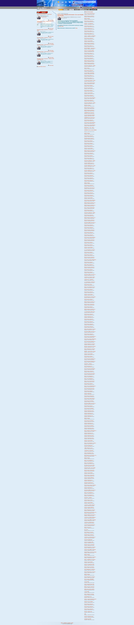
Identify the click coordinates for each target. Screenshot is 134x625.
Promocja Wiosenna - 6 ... (89, 28)
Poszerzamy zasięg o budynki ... (90, 485)
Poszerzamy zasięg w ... (89, 85)
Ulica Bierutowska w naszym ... (90, 547)
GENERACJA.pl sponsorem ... (90, 117)
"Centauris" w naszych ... (89, 450)
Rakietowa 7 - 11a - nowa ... (89, 127)
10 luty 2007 (86, 581)
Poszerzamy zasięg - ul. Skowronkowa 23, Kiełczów (45, 51)
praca (90, 5)
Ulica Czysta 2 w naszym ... (89, 566)
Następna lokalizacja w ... (89, 482)
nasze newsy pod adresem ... (89, 13)
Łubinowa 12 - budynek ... (89, 279)
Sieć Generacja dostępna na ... (90, 341)
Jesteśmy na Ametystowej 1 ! (90, 537)
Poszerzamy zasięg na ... (89, 291)
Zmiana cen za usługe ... (89, 601)
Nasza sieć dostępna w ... (89, 376)
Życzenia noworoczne (88, 87)
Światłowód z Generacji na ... (89, 187)
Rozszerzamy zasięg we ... (89, 371)
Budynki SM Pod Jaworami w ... (90, 514)
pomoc (46, 4)
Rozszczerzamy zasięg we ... (89, 239)
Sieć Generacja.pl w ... (88, 366)
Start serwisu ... (87, 68)
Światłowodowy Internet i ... (89, 138)
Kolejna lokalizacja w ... (88, 480)
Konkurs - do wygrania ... (89, 23)
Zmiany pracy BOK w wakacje (90, 519)
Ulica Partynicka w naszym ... (90, 576)
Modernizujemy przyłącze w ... (90, 301)
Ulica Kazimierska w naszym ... (90, 571)
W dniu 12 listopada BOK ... (89, 50)
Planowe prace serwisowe (89, 544)
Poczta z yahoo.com (88, 611)
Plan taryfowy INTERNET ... (89, 579)
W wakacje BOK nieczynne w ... (90, 222)
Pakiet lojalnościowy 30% (89, 584)
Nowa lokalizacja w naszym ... (90, 348)
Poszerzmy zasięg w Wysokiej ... (90, 259)
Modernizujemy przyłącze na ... (90, 150)
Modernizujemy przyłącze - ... (89, 43)
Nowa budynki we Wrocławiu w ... (90, 430)
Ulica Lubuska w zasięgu (89, 594)
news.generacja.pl (44, 16)
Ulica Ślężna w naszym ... (89, 532)
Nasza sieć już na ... (88, 527)
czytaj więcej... (51, 20)
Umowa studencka (87, 393)
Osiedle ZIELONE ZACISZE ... (89, 115)
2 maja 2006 (86, 591)
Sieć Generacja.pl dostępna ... (90, 368)
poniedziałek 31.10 (88, 596)
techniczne (45, 8)
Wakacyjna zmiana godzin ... (89, 589)
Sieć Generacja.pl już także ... (90, 373)
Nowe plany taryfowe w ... (89, 264)
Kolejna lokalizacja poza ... (89, 410)
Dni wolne (86, 529)
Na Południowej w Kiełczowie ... (90, 296)
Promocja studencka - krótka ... (90, 65)
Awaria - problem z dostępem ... (90, 35)
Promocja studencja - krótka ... (90, 160)
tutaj (60, 26)
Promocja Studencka (88, 539)
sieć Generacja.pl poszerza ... (90, 524)
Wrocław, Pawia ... (87, 105)
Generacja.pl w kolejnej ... (89, 400)
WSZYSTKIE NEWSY (42, 66)
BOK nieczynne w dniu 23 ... (89, 586)
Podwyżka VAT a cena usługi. (89, 467)
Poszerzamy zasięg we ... (89, 38)
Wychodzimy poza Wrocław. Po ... (90, 455)
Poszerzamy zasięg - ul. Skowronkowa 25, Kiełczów (45, 44)
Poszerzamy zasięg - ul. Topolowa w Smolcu (44, 37)
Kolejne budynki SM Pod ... (89, 477)
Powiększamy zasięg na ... (89, 534)
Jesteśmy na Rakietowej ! (89, 522)
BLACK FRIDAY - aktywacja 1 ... (90, 48)
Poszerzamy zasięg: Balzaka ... (90, 97)
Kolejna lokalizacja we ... (89, 316)
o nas (44, 0)
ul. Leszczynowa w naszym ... (90, 249)
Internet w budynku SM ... (89, 542)
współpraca (46, 6)
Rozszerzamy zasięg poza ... (89, 304)
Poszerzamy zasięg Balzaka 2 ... (90, 336)
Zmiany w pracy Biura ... (89, 40)
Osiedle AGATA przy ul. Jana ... (90, 165)
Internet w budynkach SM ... (89, 564)
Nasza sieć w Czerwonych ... (89, 381)
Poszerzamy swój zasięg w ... (90, 398)
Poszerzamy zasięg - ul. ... (89, 33)
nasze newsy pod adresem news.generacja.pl (44, 14)
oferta (45, 2)
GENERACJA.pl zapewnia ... (89, 112)
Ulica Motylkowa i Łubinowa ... (90, 569)
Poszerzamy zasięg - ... (88, 284)
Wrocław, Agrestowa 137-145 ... (90, 346)
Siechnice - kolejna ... (88, 363)
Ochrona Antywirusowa (88, 616)
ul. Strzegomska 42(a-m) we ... (90, 311)
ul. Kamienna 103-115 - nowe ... (90, 80)
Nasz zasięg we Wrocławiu (89, 207)
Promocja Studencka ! (88, 445)
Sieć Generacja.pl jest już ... (89, 388)
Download (77, 9)
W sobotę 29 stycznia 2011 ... (89, 465)
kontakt (93, 5)
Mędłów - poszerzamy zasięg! (89, 351)
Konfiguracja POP (87, 618)
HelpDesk (85, 9)
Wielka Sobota (87, 18)
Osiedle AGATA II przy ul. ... (89, 163)
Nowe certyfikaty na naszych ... (90, 559)
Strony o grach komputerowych (90, 599)
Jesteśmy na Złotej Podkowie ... (90, 517)
